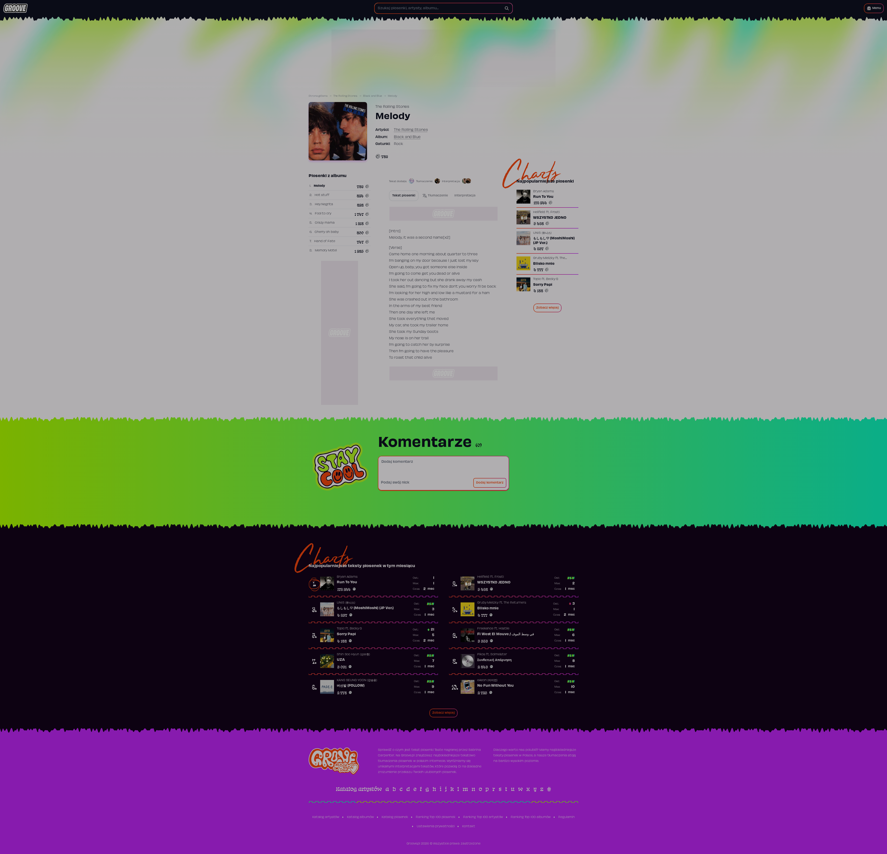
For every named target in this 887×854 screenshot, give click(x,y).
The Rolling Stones (345, 96)
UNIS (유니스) (542, 233)
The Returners (515, 602)
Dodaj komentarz (490, 482)
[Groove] (15, 8)
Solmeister (498, 654)
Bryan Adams (543, 191)
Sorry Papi (542, 284)
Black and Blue (372, 96)
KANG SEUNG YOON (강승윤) (357, 680)
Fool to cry (323, 213)
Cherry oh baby (327, 232)
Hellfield (539, 212)
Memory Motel (326, 250)
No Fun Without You (495, 685)
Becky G (552, 279)
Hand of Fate (324, 241)
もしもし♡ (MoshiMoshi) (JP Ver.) (554, 241)
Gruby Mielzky (543, 258)
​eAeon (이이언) (487, 680)
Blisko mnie (544, 263)
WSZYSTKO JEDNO (549, 218)
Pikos (481, 654)
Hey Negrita (324, 204)
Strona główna (318, 96)
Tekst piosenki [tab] (403, 195)
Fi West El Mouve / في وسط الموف (505, 634)
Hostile (504, 628)
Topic (537, 279)
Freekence (485, 628)
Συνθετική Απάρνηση (494, 660)
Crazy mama (325, 223)
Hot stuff (322, 195)
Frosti (555, 212)
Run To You (543, 196)
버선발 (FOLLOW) (351, 685)
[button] (873, 8)
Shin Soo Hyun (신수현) (353, 654)
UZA (341, 660)
